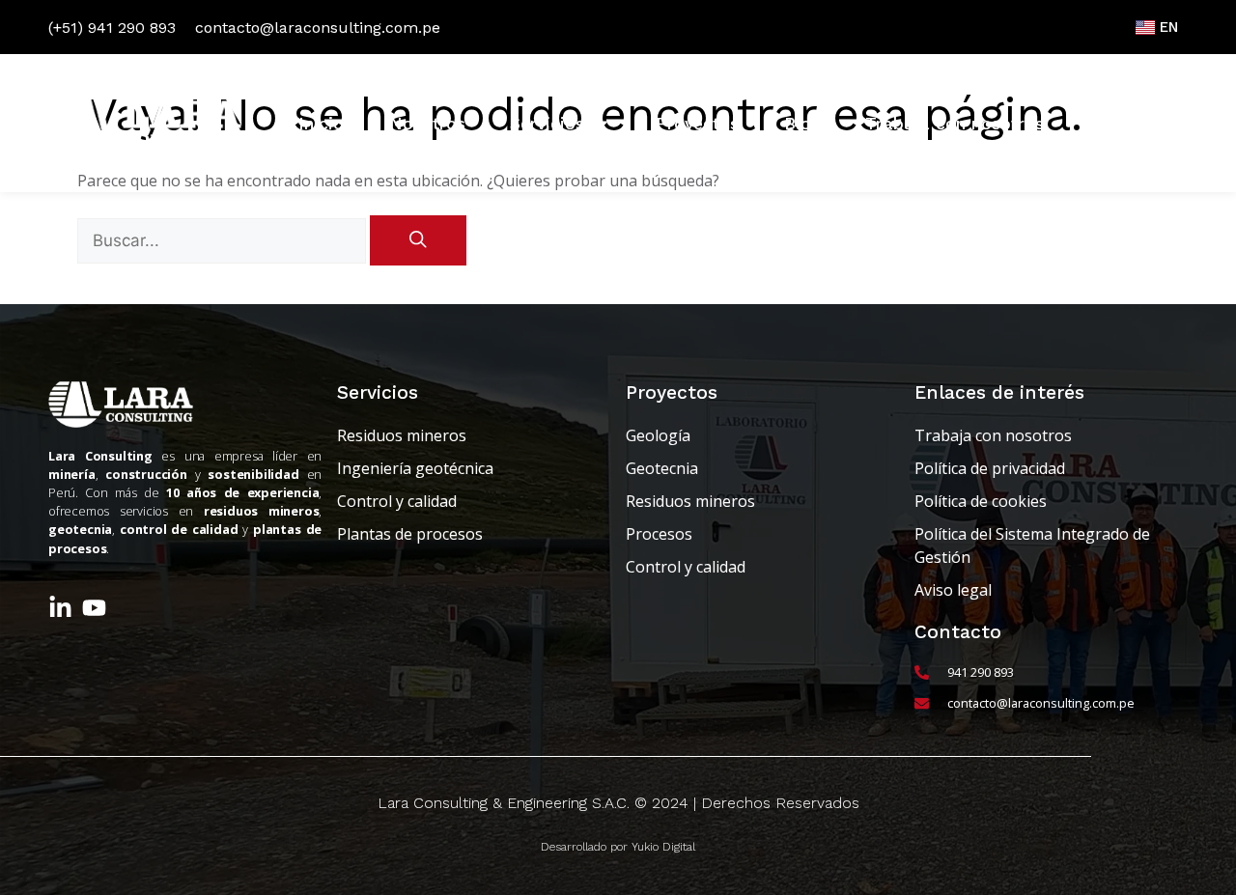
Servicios (547, 123)
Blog (802, 123)
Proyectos (697, 123)
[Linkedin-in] (60, 608)
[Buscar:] (223, 240)
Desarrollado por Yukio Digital (618, 846)
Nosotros (427, 123)
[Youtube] (94, 608)
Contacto (1127, 123)
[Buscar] (418, 240)
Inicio (321, 123)
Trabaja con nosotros (954, 123)
